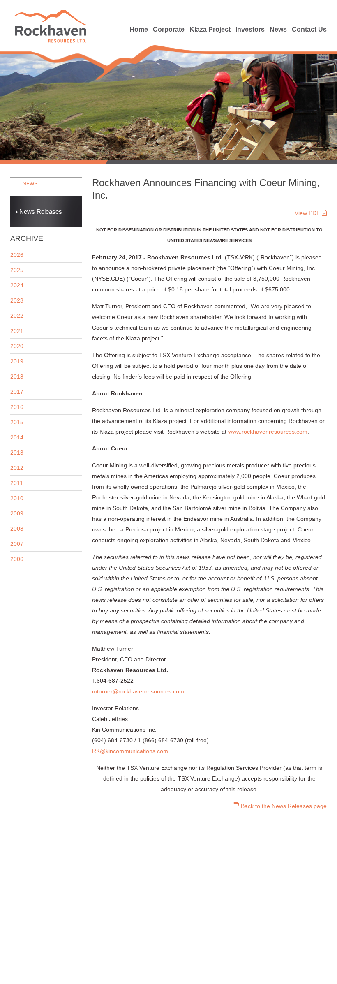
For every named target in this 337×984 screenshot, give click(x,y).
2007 (16, 544)
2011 (16, 483)
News (278, 29)
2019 (16, 361)
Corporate (169, 29)
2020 (16, 346)
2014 (16, 437)
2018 (16, 376)
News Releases (40, 211)
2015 (16, 422)
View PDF (308, 213)
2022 (16, 315)
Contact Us (309, 29)
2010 (16, 498)
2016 (16, 407)
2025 (16, 270)
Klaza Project (210, 29)
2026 (16, 255)
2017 (16, 391)
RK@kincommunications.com (130, 751)
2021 (16, 331)
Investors (250, 29)
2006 (16, 559)
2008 (16, 528)
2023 (16, 300)
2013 (16, 452)
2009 (16, 513)
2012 (16, 467)
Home (138, 29)
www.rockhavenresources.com (267, 431)
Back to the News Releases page (283, 806)
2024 (16, 285)
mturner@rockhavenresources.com (138, 691)
